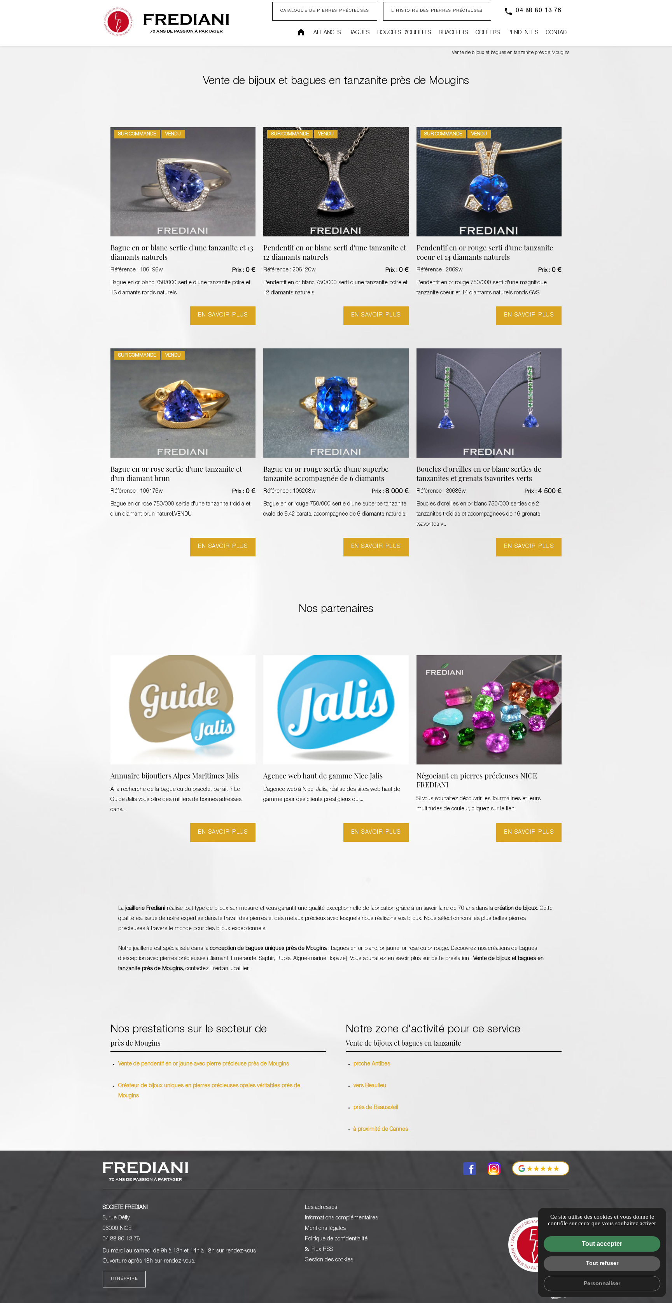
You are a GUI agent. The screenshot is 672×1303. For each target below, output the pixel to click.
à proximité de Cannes (381, 1129)
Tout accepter (602, 1243)
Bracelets (453, 33)
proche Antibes (372, 1064)
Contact (557, 33)
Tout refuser (602, 1263)
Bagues (358, 33)
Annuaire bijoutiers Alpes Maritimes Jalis (174, 776)
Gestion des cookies (329, 1260)
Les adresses (321, 1207)
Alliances (327, 33)
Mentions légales (325, 1228)
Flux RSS (321, 1249)
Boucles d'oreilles (404, 33)
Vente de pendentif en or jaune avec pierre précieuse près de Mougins (203, 1064)
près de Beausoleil (376, 1108)
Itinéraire (124, 1279)
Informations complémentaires (341, 1218)
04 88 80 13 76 (539, 11)
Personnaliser (602, 1283)
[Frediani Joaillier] (186, 23)
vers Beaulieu (370, 1086)
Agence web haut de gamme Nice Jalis (323, 776)
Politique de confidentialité (336, 1239)
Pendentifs (523, 33)
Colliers (488, 33)
